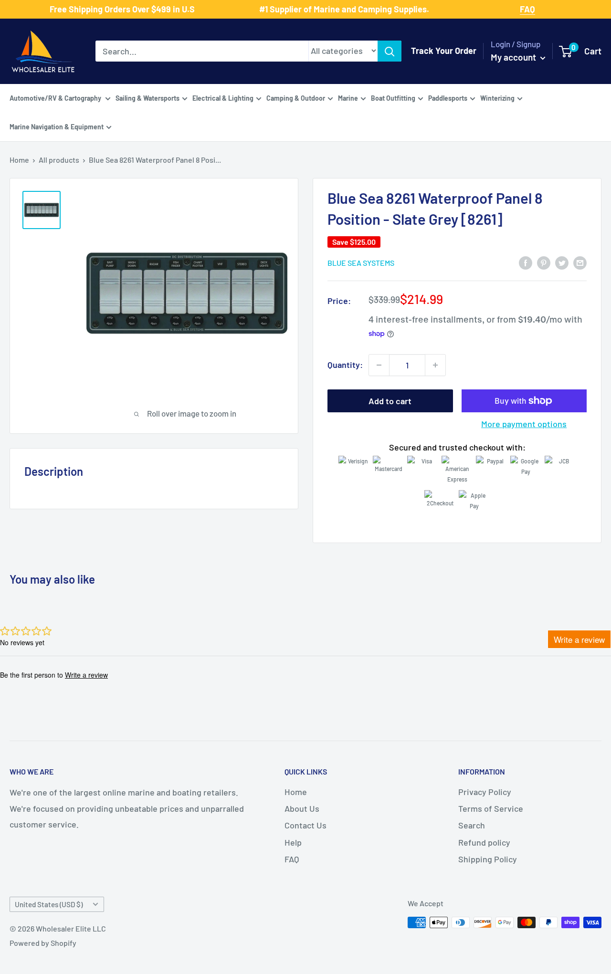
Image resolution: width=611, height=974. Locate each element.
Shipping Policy (487, 859)
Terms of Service (490, 808)
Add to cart (390, 401)
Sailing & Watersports (147, 98)
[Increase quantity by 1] (435, 365)
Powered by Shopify (43, 942)
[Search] (389, 51)
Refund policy (484, 842)
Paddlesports (447, 98)
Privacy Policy (484, 791)
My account (514, 57)
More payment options (524, 424)
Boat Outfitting (393, 98)
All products (59, 159)
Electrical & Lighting (222, 98)
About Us (301, 808)
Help (293, 842)
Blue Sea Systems (360, 262)
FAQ (291, 859)
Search (471, 825)
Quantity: (345, 364)
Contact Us (305, 825)
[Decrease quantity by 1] (379, 365)
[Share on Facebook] (525, 262)
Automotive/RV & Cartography (56, 98)
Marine (348, 98)
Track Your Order (443, 50)
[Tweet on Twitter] (562, 262)
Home (19, 159)
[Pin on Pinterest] (543, 262)
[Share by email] (580, 262)
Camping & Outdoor (295, 98)
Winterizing (497, 98)
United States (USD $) (49, 904)
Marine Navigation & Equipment (57, 126)
